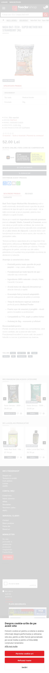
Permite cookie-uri (24, 653)
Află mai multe (11, 646)
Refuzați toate (24, 660)
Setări (24, 667)
